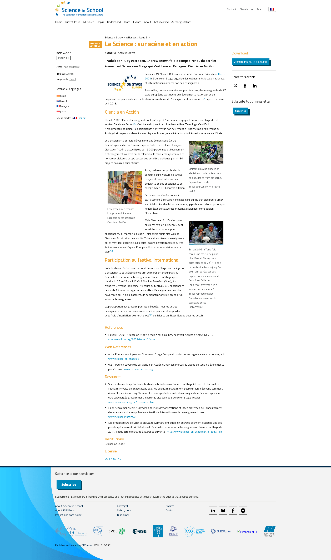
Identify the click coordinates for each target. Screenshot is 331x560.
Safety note (124, 510)
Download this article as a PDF (250, 61)
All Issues (88, 22)
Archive (170, 506)
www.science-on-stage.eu (123, 359)
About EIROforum (65, 510)
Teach (126, 22)
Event (72, 79)
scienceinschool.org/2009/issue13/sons (131, 339)
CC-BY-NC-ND (113, 458)
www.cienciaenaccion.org (138, 369)
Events (137, 22)
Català (63, 96)
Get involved (161, 22)
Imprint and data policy (68, 515)
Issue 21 (143, 37)
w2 (134, 123)
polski (63, 111)
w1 (205, 98)
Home (58, 22)
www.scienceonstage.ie (122, 417)
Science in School (114, 37)
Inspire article (95, 45)
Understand (114, 22)
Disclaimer (123, 515)
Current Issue (72, 22)
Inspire (100, 22)
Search (260, 9)
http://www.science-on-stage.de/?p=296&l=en (194, 432)
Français (64, 106)
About (147, 22)
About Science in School (69, 506)
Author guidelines (181, 22)
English (64, 101)
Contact (231, 9)
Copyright (122, 506)
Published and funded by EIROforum (74, 545)
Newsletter (246, 9)
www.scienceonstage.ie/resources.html (131, 402)
